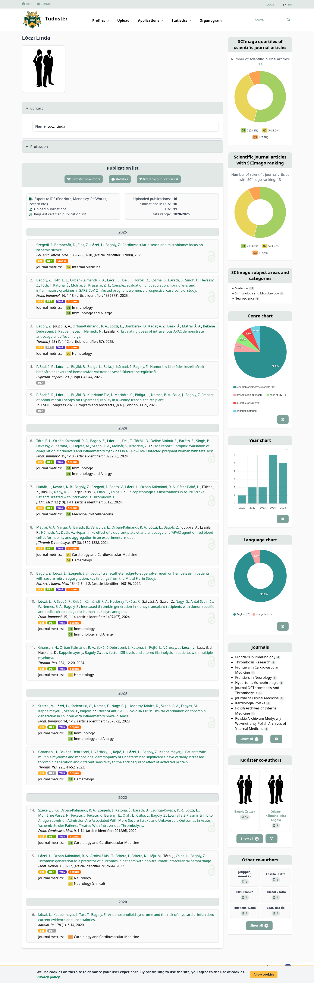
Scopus (61, 261)
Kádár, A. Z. (157, 326)
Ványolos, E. (100, 527)
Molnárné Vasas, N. (53, 815)
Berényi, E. (112, 815)
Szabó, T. (71, 711)
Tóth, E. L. (60, 280)
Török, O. (141, 280)
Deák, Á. (173, 326)
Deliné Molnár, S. (164, 440)
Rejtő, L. (155, 647)
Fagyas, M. (81, 446)
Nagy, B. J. (119, 705)
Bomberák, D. (65, 244)
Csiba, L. (117, 492)
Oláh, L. (103, 492)
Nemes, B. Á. (161, 394)
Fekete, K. (95, 815)
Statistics (180, 20)
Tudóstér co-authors (85, 179)
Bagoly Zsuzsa (244, 811)
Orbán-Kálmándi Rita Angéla (276, 815)
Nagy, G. (182, 601)
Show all (249, 739)
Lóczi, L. (97, 244)
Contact (45, 4)
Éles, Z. (83, 244)
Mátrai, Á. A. (191, 326)
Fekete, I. (78, 815)
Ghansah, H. (48, 647)
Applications (149, 20)
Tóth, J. (46, 285)
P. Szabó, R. (45, 366)
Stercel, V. (46, 705)
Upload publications (49, 209)
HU (290, 4)
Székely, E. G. (48, 810)
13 (251, 288)
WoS (60, 301)
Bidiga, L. (94, 366)
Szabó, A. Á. (101, 446)
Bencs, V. (116, 486)
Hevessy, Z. (45, 446)
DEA (49, 261)
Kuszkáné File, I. (100, 394)
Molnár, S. (79, 285)
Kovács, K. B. (63, 486)
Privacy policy (48, 977)
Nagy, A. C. (62, 492)
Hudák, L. (43, 486)
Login (270, 4)
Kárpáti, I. (124, 366)
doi (40, 261)
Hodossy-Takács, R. (125, 601)
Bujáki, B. (78, 366)
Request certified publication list (59, 214)
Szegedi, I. (44, 244)
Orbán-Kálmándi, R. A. (87, 280)
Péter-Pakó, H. (188, 486)
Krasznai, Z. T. (99, 285)
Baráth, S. (175, 280)
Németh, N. (93, 331)
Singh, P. (192, 280)
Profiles (99, 20)
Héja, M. (155, 855)
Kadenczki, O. (81, 705)
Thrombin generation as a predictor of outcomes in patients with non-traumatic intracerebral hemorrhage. (125, 861)
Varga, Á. (64, 527)
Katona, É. (61, 285)
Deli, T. (127, 280)
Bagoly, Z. (113, 244)
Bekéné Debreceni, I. (113, 647)
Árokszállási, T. (102, 855)
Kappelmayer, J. (70, 331)
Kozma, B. (158, 280)
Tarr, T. (84, 914)
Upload (123, 20)
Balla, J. (108, 366)
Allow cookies (264, 974)
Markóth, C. (123, 394)
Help (28, 4)
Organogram (211, 20)
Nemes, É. (102, 705)
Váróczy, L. (171, 647)
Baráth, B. (81, 527)
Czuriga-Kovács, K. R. (167, 810)
